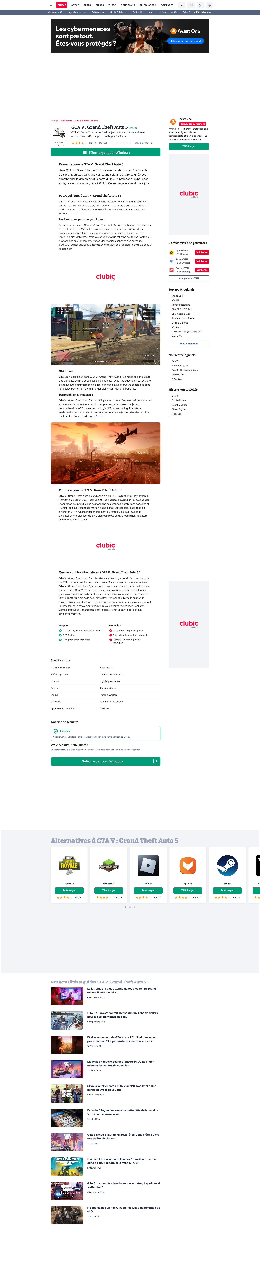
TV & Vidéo (138, 12)
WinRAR (176, 300)
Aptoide (187, 883)
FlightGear (177, 414)
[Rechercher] (181, 5)
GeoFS (175, 361)
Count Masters (179, 405)
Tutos (112, 5)
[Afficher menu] (50, 5)
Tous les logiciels (189, 344)
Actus (75, 5)
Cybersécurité (55, 12)
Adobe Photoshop (181, 305)
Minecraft (108, 883)
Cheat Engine (178, 409)
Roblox (148, 883)
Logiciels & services (77, 12)
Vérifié (134, 128)
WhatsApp (177, 327)
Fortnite (69, 883)
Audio (151, 12)
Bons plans (128, 5)
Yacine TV (177, 336)
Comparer (167, 5)
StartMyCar (178, 375)
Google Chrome (180, 323)
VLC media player (181, 314)
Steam (227, 883)
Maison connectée (168, 12)
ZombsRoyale (179, 400)
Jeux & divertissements (86, 121)
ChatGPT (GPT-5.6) (181, 309)
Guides (100, 5)
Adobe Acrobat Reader (183, 318)
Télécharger (148, 5)
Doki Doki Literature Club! (185, 370)
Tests (87, 5)
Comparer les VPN (189, 278)
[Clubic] (61, 5)
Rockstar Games (108, 688)
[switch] (200, 5)
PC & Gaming (98, 12)
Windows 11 (178, 296)
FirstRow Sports (180, 366)
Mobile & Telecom (118, 12)
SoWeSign (177, 379)
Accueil (54, 121)
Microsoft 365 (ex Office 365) (187, 332)
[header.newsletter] (191, 5)
